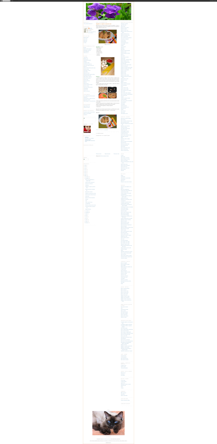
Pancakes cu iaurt (123, 51)
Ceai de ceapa (123, 380)
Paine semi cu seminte (124, 313)
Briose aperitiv (123, 119)
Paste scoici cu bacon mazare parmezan (127, 340)
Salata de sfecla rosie (124, 166)
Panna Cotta (123, 55)
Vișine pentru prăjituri (124, 367)
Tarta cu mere (123, 91)
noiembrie (87, 178)
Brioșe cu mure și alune (124, 293)
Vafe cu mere (123, 112)
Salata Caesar (123, 156)
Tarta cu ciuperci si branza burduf (126, 252)
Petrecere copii (86, 79)
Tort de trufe (123, 103)
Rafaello (122, 81)
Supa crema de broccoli (124, 358)
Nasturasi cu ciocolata (124, 279)
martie (87, 221)
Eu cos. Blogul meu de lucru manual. (89, 95)
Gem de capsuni (123, 366)
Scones (122, 86)
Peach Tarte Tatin (123, 63)
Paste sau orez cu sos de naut (125, 339)
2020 (85, 165)
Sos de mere (123, 374)
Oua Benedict (123, 176)
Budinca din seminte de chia (125, 35)
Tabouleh (122, 170)
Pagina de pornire (107, 153)
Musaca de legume (124, 226)
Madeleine (87, 185)
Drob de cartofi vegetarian (88, 48)
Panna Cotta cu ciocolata (125, 57)
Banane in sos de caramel (125, 27)
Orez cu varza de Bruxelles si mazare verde (89, 180)
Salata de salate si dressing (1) (90, 182)
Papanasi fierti (123, 58)
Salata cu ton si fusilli (124, 160)
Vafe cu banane (123, 110)
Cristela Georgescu (88, 139)
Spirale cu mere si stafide (124, 89)
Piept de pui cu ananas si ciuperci (126, 235)
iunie (86, 216)
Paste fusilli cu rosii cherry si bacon (126, 337)
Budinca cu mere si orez (124, 30)
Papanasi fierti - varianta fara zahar (126, 59)
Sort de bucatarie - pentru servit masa (89, 98)
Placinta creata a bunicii (124, 315)
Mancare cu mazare (124, 220)
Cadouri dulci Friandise (87, 60)
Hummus (86, 199)
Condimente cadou (86, 62)
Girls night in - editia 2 (87, 70)
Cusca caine (85, 38)
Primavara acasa (86, 83)
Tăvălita (122, 109)
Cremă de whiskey (124, 381)
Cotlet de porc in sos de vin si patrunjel (127, 206)
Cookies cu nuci (123, 269)
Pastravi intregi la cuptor (124, 233)
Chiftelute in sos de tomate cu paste (126, 199)
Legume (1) (85, 114)
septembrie (87, 212)
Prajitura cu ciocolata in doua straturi (126, 67)
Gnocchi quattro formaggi (125, 214)
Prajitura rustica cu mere (124, 78)
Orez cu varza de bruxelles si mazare (126, 231)
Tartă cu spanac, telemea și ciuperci (126, 255)
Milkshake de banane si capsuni (126, 384)
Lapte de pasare (123, 46)
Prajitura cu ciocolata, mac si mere (90, 193)
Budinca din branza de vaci (125, 33)
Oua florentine (123, 179)
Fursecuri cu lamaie (124, 273)
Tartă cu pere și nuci (124, 95)
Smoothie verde (123, 385)
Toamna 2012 (86, 89)
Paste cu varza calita (124, 335)
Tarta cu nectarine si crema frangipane (126, 94)
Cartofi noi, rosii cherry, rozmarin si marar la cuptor (126, 196)
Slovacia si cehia (86, 85)
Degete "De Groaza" (124, 270)
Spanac (122, 250)
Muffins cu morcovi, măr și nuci (126, 298)
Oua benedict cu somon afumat (125, 177)
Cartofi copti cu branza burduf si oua (126, 190)
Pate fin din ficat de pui (124, 145)
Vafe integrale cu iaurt (124, 113)
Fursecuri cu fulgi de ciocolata (125, 271)
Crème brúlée (123, 44)
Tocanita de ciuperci (124, 258)
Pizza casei (122, 238)
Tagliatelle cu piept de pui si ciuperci (126, 251)
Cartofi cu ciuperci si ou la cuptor (126, 193)
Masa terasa (85, 40)
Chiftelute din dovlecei (124, 198)
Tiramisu (122, 96)
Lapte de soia (123, 382)
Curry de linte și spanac (124, 208)
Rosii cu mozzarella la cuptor (125, 147)
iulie (86, 215)
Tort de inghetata (123, 101)
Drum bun (85, 66)
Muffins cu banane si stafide (125, 296)
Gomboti (122, 45)
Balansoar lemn (86, 37)
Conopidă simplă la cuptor (125, 203)
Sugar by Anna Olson (124, 395)
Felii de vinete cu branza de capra (90, 194)
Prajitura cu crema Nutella (125, 69)
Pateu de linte (123, 146)
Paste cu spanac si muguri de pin (126, 331)
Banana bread (123, 26)
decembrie (87, 176)
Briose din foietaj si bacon (125, 122)
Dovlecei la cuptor (124, 210)
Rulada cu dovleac (124, 82)
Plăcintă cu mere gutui (124, 66)
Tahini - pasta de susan (88, 202)
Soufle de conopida (124, 249)
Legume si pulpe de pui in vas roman (126, 218)
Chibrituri (85, 61)
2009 (85, 175)
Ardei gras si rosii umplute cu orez (126, 186)
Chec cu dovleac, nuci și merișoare (126, 37)
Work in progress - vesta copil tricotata (89, 101)
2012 (85, 171)
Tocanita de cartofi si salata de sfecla (89, 112)
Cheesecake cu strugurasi (125, 38)
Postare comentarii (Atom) (105, 155)
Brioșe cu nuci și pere (124, 294)
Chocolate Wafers (123, 268)
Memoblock (85, 97)
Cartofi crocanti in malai (124, 191)
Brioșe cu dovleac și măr (124, 292)
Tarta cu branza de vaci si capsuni (126, 90)
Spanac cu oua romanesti (87, 113)
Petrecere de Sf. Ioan (87, 80)
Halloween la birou (86, 72)
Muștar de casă (123, 372)
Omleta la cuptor (123, 229)
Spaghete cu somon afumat (125, 347)
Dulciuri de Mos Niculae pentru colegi (89, 67)
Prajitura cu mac (123, 72)
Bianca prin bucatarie (108, 5)
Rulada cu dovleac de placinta (90, 197)
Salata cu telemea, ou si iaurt (125, 159)
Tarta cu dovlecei (123, 254)
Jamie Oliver (123, 394)
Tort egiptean (123, 104)
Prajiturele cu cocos (124, 80)
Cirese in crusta (123, 40)
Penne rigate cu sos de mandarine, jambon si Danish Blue (126, 343)
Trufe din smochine (124, 105)
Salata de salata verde (124, 164)
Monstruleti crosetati (87, 99)
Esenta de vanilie (86, 69)
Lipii (86, 200)
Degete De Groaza (88, 209)
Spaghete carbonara (124, 344)
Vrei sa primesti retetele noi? (88, 23)
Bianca (91, 28)
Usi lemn (85, 42)
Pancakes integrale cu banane (125, 53)
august (87, 213)
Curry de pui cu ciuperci (124, 209)
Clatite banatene (123, 41)
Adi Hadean (109, 44)
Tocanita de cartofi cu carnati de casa (126, 256)
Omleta (122, 175)
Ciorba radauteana (124, 357)
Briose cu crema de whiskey (125, 288)
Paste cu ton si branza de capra (125, 334)
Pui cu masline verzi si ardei (125, 241)
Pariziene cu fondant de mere (125, 62)
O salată (122, 155)
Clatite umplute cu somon (125, 131)
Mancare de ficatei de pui (125, 223)
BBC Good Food (123, 392)
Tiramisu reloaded (123, 99)
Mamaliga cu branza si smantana (126, 219)
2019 (85, 166)
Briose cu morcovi (124, 289)
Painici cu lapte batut (124, 314)
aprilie (87, 219)
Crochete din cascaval (124, 133)
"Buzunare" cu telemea (124, 23)
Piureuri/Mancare (86, 51)
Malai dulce (87, 196)
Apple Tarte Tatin (123, 24)
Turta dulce (122, 282)
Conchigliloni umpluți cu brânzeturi (126, 324)
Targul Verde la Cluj (87, 105)
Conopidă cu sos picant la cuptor (126, 201)
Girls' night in (86, 71)
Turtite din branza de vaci (125, 107)
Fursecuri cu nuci (123, 274)
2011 (85, 172)
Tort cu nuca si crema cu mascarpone (126, 100)
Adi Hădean (87, 137)
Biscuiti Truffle (123, 265)
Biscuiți (85, 47)
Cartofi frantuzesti (123, 194)
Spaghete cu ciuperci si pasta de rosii (103, 23)
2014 (85, 168)
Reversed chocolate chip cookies (126, 281)
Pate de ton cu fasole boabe (125, 143)
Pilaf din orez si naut (124, 236)
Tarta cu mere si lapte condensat (126, 92)
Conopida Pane (87, 203)
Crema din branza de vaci (125, 132)
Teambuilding (86, 88)
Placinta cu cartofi (123, 317)
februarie (87, 222)
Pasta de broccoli (123, 142)
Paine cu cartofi (123, 310)
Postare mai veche (116, 153)
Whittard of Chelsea (87, 107)
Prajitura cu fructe (123, 71)
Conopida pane (123, 200)
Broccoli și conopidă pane (125, 189)
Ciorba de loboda (123, 355)
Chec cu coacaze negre (124, 36)
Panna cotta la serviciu (87, 78)
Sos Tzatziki (123, 375)
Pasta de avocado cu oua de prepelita (126, 141)
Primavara (85, 81)
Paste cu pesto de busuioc (125, 330)
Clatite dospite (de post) (124, 42)
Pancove (122, 54)
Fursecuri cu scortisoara (89, 183)
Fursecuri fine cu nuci (124, 277)
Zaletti (122, 283)
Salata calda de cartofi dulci (125, 157)
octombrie (87, 210)
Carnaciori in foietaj (124, 127)
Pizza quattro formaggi (124, 240)
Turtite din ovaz (86, 52)
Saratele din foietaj (124, 85)
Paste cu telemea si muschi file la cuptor (127, 333)
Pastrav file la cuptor (124, 232)
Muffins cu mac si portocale (125, 297)
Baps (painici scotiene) (88, 191)
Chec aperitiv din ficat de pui (125, 128)
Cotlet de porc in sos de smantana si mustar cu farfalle (126, 205)
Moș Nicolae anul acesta (87, 75)
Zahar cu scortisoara (87, 91)
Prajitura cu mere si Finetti (125, 75)
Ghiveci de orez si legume (125, 213)
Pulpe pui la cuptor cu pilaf (125, 244)
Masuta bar (85, 41)
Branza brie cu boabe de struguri (126, 118)
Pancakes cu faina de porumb (125, 50)
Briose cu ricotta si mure (124, 290)
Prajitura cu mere (123, 73)
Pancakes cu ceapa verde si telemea (126, 181)
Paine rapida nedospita (124, 311)
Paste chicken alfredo (124, 328)
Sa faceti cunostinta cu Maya (88, 84)
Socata (122, 386)
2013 (85, 169)
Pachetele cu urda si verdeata (125, 138)
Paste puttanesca (123, 338)
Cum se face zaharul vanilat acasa (89, 65)
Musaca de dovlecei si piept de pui (126, 224)
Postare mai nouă (98, 153)
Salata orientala (123, 169)
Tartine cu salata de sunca (125, 150)
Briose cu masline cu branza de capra (126, 120)
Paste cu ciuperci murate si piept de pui (127, 329)
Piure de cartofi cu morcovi (125, 237)
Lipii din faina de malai (124, 309)
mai (86, 218)
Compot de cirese (123, 365)
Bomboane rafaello (124, 28)
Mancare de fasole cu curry (125, 222)
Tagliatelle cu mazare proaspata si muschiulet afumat (126, 349)
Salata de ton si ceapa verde (125, 167)
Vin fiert (122, 387)
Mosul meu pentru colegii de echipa (89, 74)
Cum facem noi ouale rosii (88, 63)
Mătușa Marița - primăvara (88, 76)
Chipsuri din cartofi (124, 129)
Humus (122, 137)
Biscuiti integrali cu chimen (125, 264)
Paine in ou (122, 140)
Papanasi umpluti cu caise (125, 60)
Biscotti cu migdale (124, 262)
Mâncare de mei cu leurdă (125, 228)
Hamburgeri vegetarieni (87, 50)
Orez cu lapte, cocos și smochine (89, 138)
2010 (85, 174)
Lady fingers (123, 278)
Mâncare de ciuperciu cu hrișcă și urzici (127, 227)
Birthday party (86, 58)
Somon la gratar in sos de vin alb (126, 247)
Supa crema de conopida (124, 359)
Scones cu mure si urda (124, 87)
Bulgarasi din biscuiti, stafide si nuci (126, 266)
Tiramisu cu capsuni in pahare (125, 98)
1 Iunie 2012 (86, 57)
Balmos (122, 187)
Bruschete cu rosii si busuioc (125, 125)
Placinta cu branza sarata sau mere (90, 205)
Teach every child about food (88, 87)
